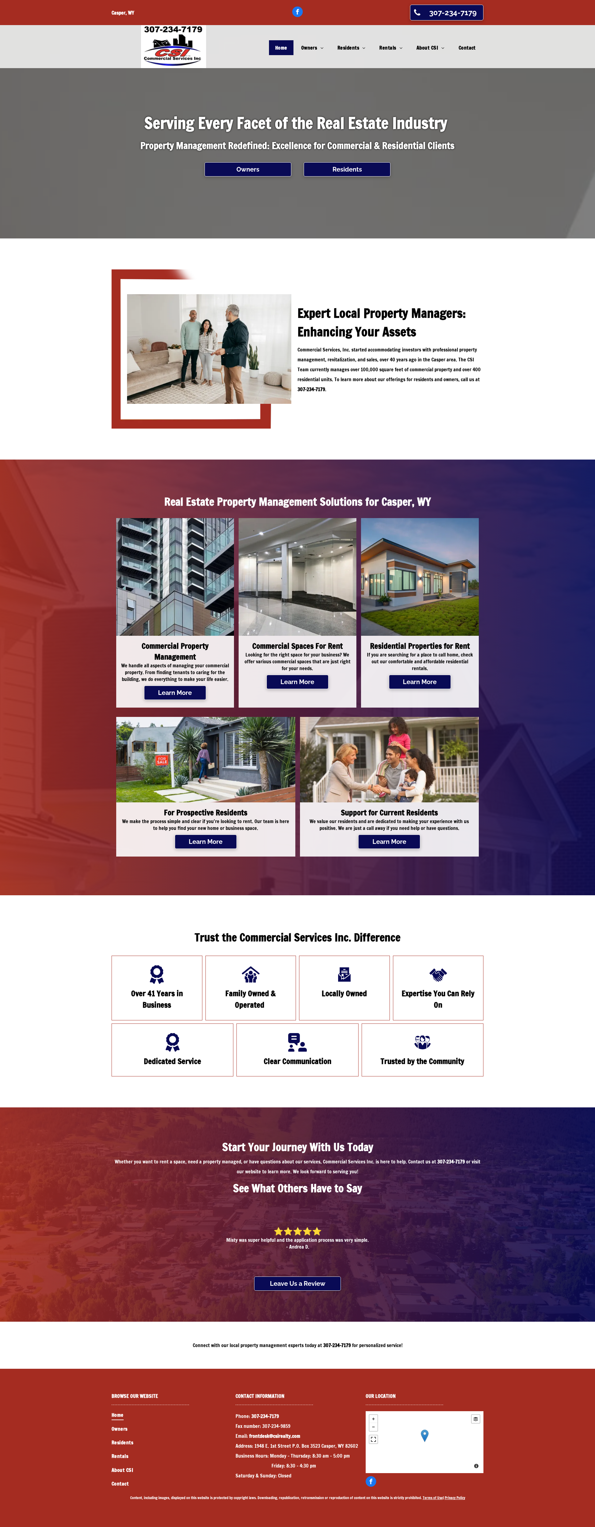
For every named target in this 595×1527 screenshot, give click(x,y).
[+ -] (424, 1442)
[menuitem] (282, 47)
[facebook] (297, 13)
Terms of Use (433, 1497)
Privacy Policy (455, 1497)
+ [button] (373, 1419)
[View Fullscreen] (373, 1439)
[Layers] (476, 1419)
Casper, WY (123, 12)
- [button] (373, 1427)
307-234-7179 (311, 389)
